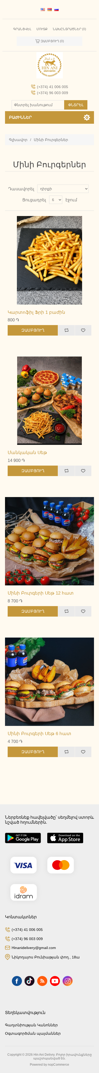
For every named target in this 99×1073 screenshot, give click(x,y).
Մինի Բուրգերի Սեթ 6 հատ (39, 733)
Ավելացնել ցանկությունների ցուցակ (83, 330)
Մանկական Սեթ (27, 452)
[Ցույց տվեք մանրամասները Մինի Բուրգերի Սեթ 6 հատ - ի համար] (49, 682)
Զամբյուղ (32, 330)
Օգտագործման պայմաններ (33, 1033)
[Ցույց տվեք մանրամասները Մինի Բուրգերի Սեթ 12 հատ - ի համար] (49, 541)
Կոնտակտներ (21, 917)
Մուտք (42, 29)
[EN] (43, 9)
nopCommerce (58, 1064)
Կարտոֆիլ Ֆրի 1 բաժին (36, 312)
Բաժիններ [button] (20, 117)
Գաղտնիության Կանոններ (31, 1025)
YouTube (55, 981)
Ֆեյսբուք (17, 981)
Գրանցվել (22, 29)
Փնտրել (75, 105)
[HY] (49, 9)
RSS (42, 981)
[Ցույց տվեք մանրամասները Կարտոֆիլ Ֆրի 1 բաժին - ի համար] (49, 260)
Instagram (68, 981)
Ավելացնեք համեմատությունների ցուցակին (66, 330)
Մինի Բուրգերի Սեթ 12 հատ (41, 593)
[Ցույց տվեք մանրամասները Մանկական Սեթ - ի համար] (49, 401)
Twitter (30, 981)
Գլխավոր (18, 140)
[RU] (56, 9)
